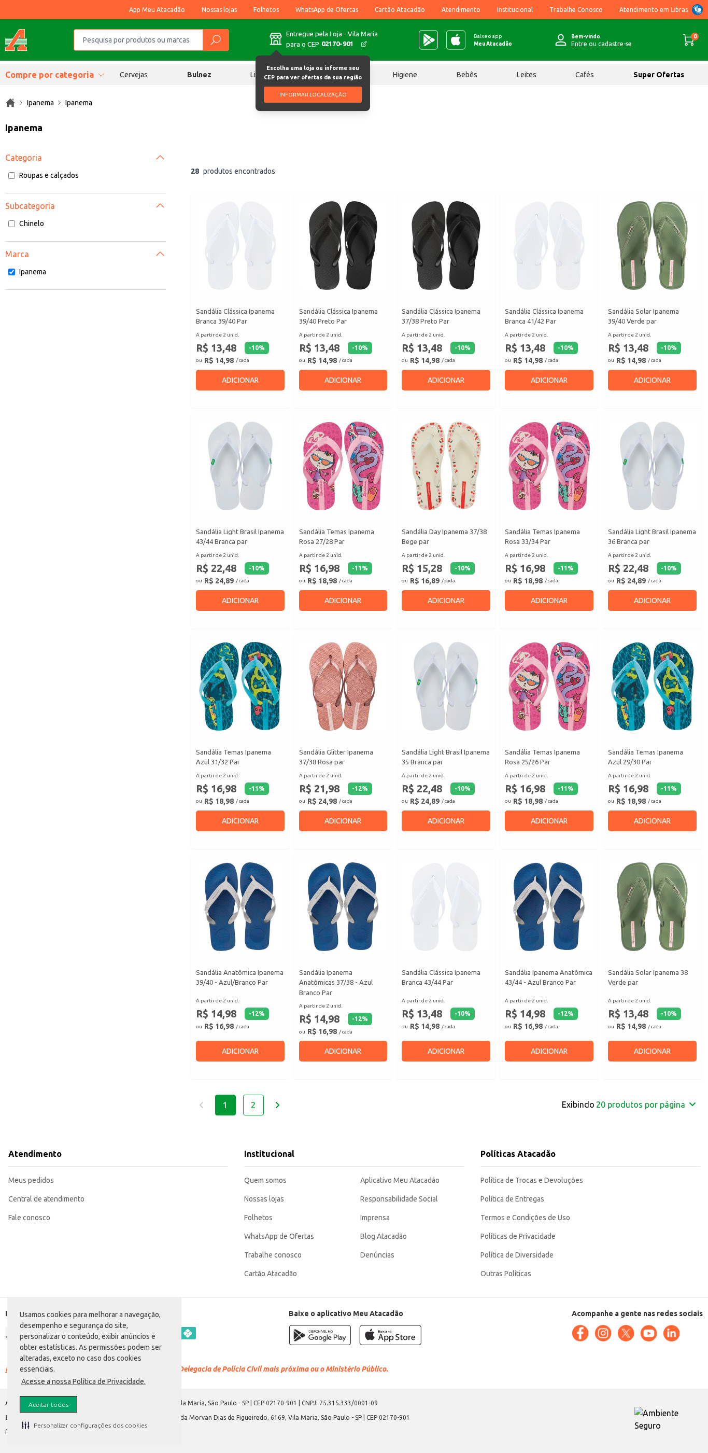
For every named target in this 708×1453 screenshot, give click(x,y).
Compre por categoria (49, 74)
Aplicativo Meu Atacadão (400, 1180)
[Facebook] (580, 1333)
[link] (10, 102)
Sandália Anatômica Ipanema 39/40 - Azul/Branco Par (240, 977)
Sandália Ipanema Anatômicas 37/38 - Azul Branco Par (336, 982)
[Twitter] (625, 1333)
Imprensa (375, 1217)
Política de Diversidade (517, 1255)
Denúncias (377, 1255)
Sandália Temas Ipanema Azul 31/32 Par (233, 757)
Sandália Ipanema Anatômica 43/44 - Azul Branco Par (548, 977)
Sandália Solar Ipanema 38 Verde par (648, 977)
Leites (526, 75)
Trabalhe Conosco (576, 9)
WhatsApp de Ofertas (326, 9)
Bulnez (199, 75)
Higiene (405, 75)
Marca (17, 254)
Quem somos (265, 1180)
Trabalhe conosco (273, 1255)
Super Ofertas (658, 75)
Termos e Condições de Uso (525, 1217)
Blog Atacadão (383, 1236)
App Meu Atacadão (157, 9)
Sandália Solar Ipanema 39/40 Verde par (643, 316)
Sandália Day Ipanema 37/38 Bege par (444, 537)
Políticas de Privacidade (518, 1236)
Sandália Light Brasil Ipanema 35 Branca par (446, 757)
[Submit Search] (216, 40)
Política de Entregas (512, 1199)
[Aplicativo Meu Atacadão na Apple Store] (455, 40)
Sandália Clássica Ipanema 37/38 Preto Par (441, 316)
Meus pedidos (31, 1180)
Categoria (23, 157)
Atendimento (461, 9)
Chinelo (31, 223)
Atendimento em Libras (653, 9)
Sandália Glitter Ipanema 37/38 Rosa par (336, 757)
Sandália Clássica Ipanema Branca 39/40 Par (235, 316)
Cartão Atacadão (400, 9)
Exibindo (623, 1104)
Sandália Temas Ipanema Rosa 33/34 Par (542, 537)
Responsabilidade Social (399, 1199)
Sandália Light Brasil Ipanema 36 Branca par (652, 537)
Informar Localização (313, 94)
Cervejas (134, 75)
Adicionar (240, 380)
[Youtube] (648, 1333)
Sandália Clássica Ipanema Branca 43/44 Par (441, 977)
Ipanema (32, 272)
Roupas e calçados (49, 175)
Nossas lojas (219, 9)
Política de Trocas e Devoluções (531, 1180)
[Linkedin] (671, 1333)
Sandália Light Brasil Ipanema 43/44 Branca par (240, 537)
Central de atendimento (46, 1199)
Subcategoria (30, 206)
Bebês (467, 75)
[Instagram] (602, 1333)
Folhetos (266, 9)
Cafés (584, 75)
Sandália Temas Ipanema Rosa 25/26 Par (542, 757)
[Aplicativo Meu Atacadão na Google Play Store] (428, 40)
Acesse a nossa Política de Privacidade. (83, 1381)
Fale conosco (29, 1217)
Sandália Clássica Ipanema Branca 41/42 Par (544, 316)
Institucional (515, 9)
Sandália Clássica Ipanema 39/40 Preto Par (338, 316)
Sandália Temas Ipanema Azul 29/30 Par (645, 757)
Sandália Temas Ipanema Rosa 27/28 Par (336, 537)
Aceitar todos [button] (48, 1404)
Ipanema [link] (40, 103)
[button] (84, 1425)
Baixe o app (493, 40)
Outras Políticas (505, 1273)
